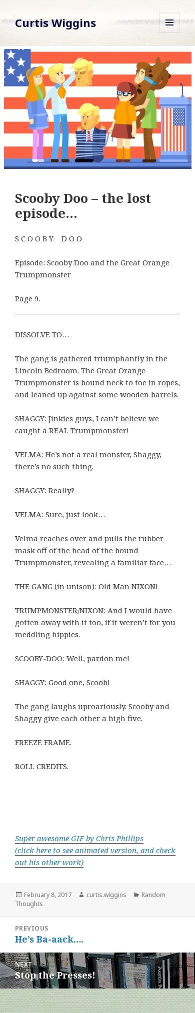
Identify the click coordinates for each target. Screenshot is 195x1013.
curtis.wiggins (106, 895)
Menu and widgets (170, 32)
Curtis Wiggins (55, 22)
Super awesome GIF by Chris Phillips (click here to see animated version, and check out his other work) (95, 850)
